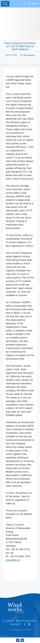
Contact (15, 624)
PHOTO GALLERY (26, 620)
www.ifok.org (13, 560)
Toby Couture (29, 55)
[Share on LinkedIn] (22, 640)
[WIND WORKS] (5, 3)
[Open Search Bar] (24, 3)
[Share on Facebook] (18, 640)
